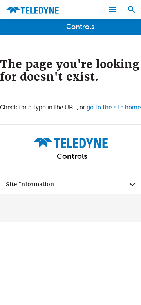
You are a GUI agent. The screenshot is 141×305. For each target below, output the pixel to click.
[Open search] (131, 9)
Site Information (73, 186)
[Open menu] (112, 9)
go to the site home (114, 107)
